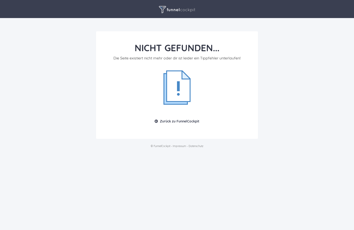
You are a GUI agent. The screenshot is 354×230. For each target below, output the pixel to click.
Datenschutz (196, 146)
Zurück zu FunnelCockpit (179, 121)
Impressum (179, 146)
